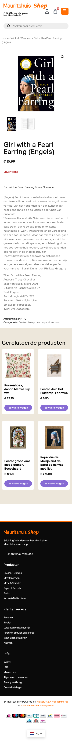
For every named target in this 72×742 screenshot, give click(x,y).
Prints (6, 593)
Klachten (8, 642)
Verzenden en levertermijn (17, 627)
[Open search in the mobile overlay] (36, 26)
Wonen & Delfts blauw (15, 598)
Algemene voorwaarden (16, 677)
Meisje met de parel (39, 322)
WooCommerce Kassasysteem (37, 705)
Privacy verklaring (13, 682)
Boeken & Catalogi (13, 572)
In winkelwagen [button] (18, 408)
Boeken (23, 322)
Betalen (7, 622)
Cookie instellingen (13, 687)
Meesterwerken (12, 577)
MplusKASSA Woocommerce (52, 701)
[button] (62, 57)
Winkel (15, 38)
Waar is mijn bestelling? (15, 637)
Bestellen (8, 617)
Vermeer (26, 38)
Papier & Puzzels (12, 588)
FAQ (6, 667)
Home (5, 38)
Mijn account (10, 672)
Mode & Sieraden (12, 583)
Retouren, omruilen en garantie (19, 632)
